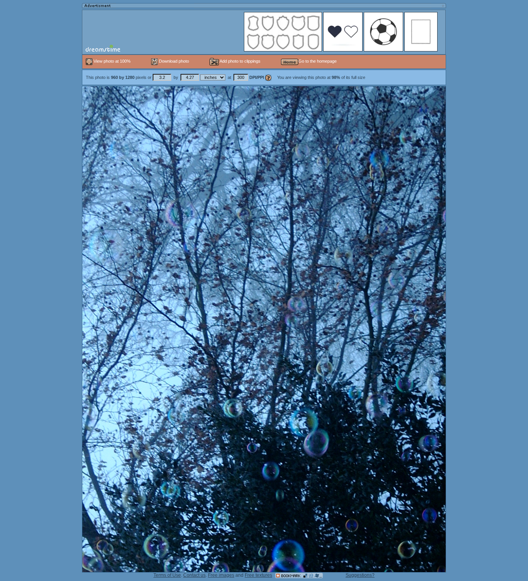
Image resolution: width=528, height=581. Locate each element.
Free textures (258, 575)
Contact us (194, 575)
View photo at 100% (112, 61)
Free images (221, 575)
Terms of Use (167, 575)
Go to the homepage (317, 61)
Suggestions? (360, 575)
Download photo (173, 61)
